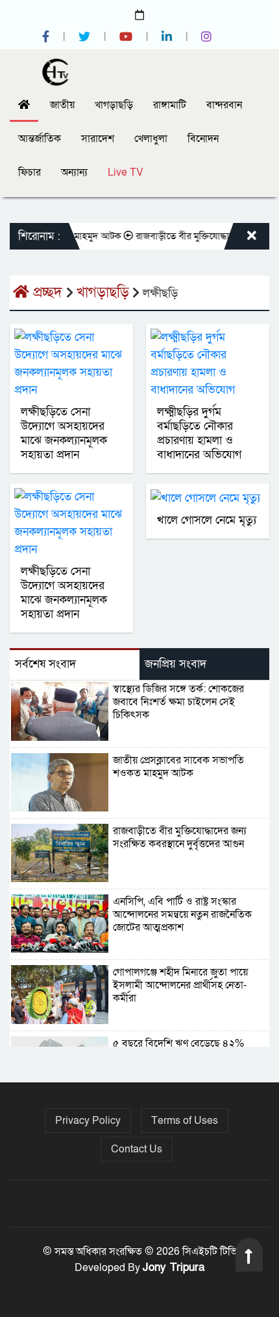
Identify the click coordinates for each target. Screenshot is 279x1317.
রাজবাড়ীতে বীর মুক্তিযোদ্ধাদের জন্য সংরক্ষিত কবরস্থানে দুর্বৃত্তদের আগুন (180, 837)
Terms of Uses (184, 1120)
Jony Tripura (173, 1267)
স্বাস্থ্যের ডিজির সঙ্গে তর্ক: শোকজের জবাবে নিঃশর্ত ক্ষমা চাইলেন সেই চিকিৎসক (178, 702)
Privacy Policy (88, 1120)
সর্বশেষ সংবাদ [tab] (45, 664)
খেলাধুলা (150, 139)
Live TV (125, 172)
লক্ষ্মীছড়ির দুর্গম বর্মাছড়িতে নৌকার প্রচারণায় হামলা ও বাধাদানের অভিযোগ (199, 433)
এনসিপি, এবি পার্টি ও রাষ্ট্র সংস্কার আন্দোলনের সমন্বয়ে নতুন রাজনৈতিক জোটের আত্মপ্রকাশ (182, 914)
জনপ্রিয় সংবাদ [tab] (175, 664)
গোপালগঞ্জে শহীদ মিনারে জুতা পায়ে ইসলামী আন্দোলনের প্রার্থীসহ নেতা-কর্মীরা (180, 985)
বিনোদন (203, 139)
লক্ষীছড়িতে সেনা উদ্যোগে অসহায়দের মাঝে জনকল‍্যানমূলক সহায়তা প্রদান (64, 433)
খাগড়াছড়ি (114, 105)
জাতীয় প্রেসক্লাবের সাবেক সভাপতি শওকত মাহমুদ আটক (178, 766)
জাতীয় (62, 105)
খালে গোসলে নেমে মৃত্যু (206, 520)
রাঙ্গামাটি (169, 105)
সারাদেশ (97, 139)
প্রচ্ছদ (47, 292)
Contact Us (136, 1149)
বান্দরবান (224, 105)
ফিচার (29, 172)
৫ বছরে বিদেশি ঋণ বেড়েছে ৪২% (178, 1043)
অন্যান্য (74, 172)
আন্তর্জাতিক (39, 139)
